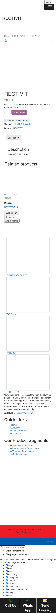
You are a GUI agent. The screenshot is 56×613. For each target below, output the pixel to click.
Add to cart (19, 112)
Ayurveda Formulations (22, 445)
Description (13, 137)
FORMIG (10, 353)
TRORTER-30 (12, 391)
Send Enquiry (45, 607)
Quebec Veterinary (20, 454)
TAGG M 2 (11, 314)
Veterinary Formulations (23, 451)
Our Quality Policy (19, 430)
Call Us (10, 605)
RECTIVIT (18, 128)
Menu (48, 2)
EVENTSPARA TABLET (17, 275)
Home (6, 36)
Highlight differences (18, 554)
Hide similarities (16, 550)
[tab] (13, 137)
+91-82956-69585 (25, 413)
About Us (15, 427)
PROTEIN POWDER (19, 36)
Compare (9, 120)
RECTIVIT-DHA (11, 207)
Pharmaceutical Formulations (25, 448)
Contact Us (16, 433)
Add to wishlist (22, 120)
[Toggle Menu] (50, 6)
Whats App (28, 607)
